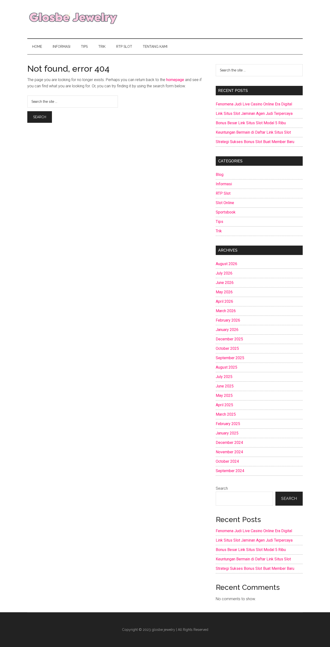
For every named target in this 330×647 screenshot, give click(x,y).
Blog (219, 174)
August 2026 (226, 264)
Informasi (224, 184)
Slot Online (225, 202)
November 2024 (229, 452)
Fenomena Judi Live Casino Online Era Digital (254, 104)
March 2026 (226, 311)
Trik (219, 231)
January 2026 (227, 329)
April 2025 (224, 405)
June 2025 (225, 386)
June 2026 (225, 282)
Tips (219, 221)
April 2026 (224, 301)
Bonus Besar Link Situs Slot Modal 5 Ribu (251, 123)
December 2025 (229, 339)
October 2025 (227, 348)
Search (222, 488)
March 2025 (226, 414)
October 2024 (227, 461)
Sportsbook (226, 212)
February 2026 (228, 320)
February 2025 (228, 423)
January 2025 (227, 433)
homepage (175, 79)
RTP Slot (223, 193)
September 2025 (230, 358)
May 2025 (224, 395)
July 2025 (224, 376)
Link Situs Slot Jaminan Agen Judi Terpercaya (254, 113)
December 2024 (229, 442)
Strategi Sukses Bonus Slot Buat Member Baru (255, 141)
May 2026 (224, 292)
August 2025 (226, 367)
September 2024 (230, 470)
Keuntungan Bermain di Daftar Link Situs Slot (253, 132)
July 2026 (224, 273)
